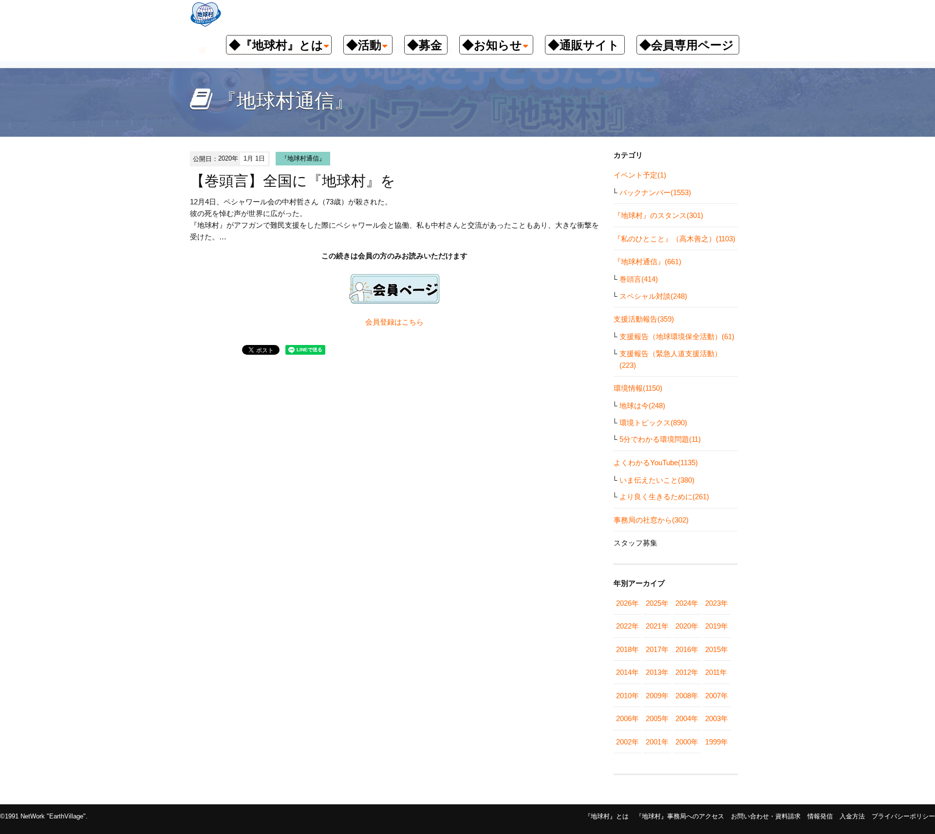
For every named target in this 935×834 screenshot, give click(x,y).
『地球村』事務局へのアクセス (680, 816)
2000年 (686, 742)
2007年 (716, 695)
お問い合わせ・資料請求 (766, 816)
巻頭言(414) (638, 279)
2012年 (686, 672)
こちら (413, 322)
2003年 (716, 718)
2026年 (627, 603)
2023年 (716, 603)
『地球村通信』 (303, 158)
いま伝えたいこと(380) (656, 480)
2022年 (627, 626)
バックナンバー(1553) (655, 192)
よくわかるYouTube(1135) (656, 462)
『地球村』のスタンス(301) (658, 215)
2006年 (627, 718)
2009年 (657, 695)
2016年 (686, 649)
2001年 (657, 742)
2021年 (657, 626)
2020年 (686, 626)
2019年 (716, 626)
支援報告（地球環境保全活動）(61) (676, 336)
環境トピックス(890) (653, 422)
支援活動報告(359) (644, 319)
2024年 (686, 603)
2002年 (627, 742)
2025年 (657, 603)
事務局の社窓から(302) (651, 520)
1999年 (716, 742)
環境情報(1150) (638, 388)
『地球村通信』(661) (647, 261)
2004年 (686, 718)
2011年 (716, 672)
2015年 (716, 649)
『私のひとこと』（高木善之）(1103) (674, 239)
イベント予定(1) (640, 175)
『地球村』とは (606, 816)
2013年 (657, 672)
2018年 (627, 649)
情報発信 (820, 816)
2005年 (657, 718)
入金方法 (852, 816)
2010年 (627, 695)
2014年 (627, 672)
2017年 (657, 649)
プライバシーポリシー (903, 816)
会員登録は (383, 322)
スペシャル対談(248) (653, 296)
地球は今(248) (642, 405)
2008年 (686, 695)
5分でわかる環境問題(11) (660, 439)
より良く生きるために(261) (664, 496)
